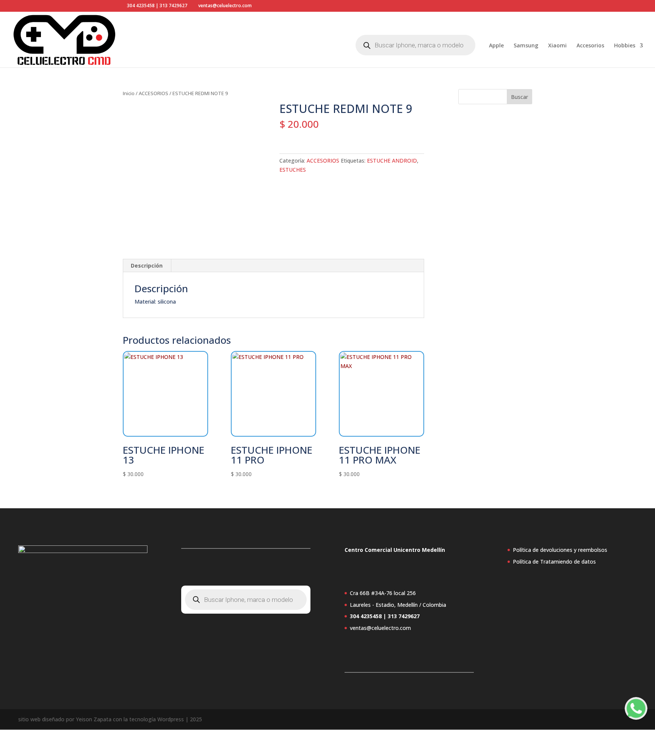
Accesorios (590, 46)
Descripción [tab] (147, 265)
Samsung (526, 46)
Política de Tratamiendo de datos (554, 561)
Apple (496, 46)
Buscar (519, 96)
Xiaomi (557, 46)
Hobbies (624, 46)
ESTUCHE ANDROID (392, 160)
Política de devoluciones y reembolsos (560, 549)
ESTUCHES (292, 169)
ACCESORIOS (153, 93)
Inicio (129, 93)
